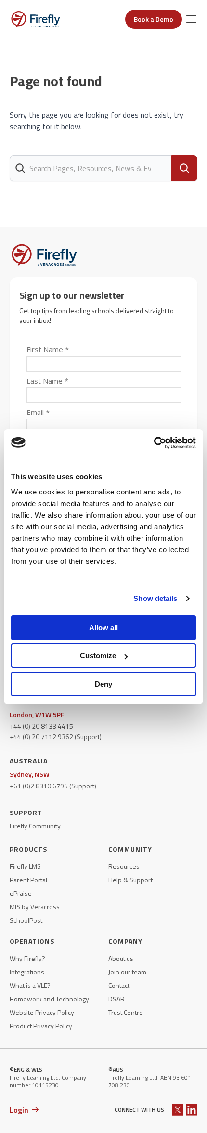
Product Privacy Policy (41, 1026)
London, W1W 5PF (37, 715)
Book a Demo (153, 19)
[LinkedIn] (191, 1110)
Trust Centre (125, 1012)
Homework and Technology (49, 999)
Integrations (27, 972)
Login (19, 1110)
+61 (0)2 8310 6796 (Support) (53, 786)
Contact (118, 985)
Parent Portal (28, 880)
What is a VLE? (30, 985)
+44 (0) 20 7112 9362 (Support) (56, 737)
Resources (124, 866)
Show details (155, 598)
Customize (98, 656)
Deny (103, 684)
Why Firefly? (27, 958)
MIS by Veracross (35, 907)
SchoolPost (26, 920)
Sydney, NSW (30, 774)
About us (120, 958)
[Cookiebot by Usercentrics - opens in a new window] (154, 443)
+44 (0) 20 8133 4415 (41, 726)
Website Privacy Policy (42, 1012)
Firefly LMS (25, 866)
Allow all (103, 628)
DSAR (116, 999)
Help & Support (130, 880)
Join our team (127, 972)
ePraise (21, 893)
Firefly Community (35, 826)
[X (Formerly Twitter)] (177, 1110)
